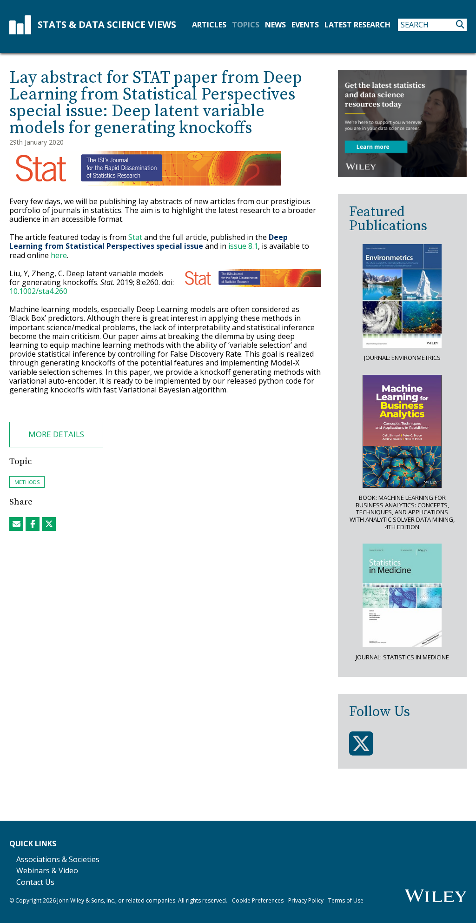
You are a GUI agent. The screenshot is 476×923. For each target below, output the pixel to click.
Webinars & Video (47, 870)
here (59, 255)
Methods (27, 481)
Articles (209, 24)
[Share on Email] (16, 524)
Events (305, 24)
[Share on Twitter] (49, 524)
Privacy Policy (306, 900)
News (275, 24)
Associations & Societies (57, 859)
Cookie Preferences (258, 900)
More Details (56, 434)
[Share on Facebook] (33, 524)
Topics (245, 24)
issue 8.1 (243, 246)
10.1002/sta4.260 (38, 291)
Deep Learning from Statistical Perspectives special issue (148, 241)
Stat (135, 237)
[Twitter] (361, 743)
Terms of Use (346, 900)
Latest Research (357, 24)
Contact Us (35, 882)
